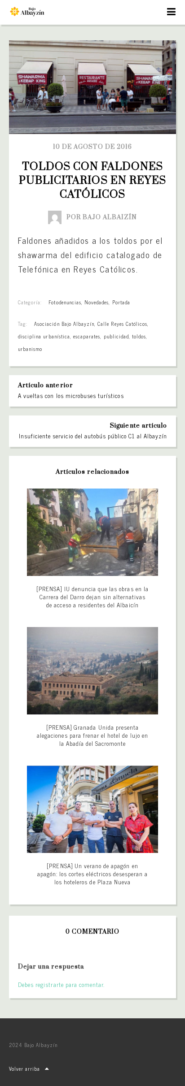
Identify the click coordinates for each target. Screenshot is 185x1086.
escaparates (86, 336)
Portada (121, 302)
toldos (139, 336)
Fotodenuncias (64, 302)
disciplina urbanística (44, 336)
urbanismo (30, 349)
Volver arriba (24, 1068)
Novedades (96, 302)
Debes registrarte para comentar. (61, 984)
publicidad (116, 336)
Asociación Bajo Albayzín (64, 324)
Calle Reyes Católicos (122, 324)
